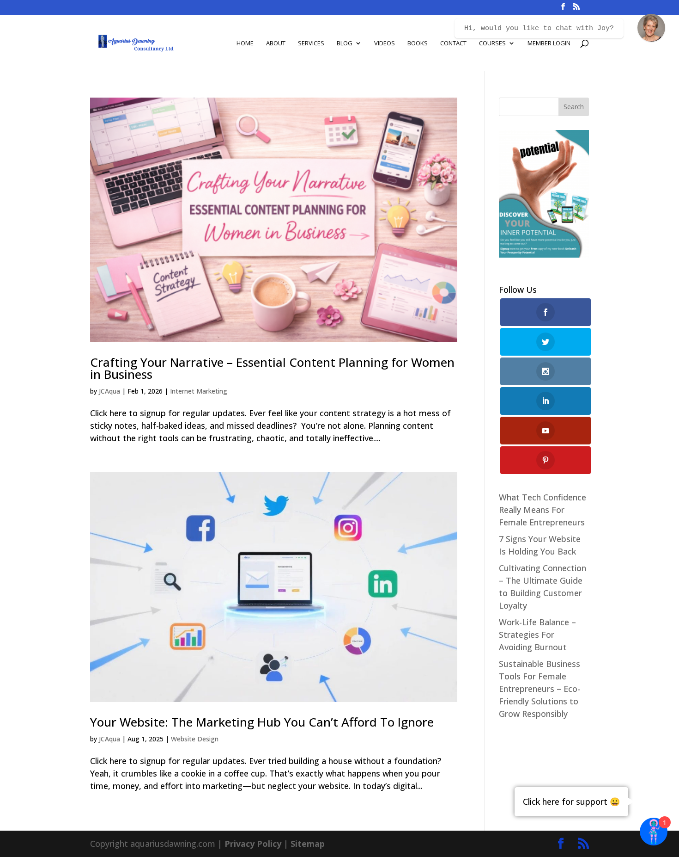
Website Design (194, 738)
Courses (492, 43)
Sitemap (308, 843)
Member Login (548, 43)
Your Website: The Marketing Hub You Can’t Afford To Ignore (262, 722)
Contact (453, 43)
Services (311, 43)
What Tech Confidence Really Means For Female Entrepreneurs (542, 510)
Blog (344, 43)
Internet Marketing (198, 391)
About (275, 43)
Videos (384, 43)
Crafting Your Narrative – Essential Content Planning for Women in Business (272, 368)
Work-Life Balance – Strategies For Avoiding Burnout (537, 635)
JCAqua (109, 391)
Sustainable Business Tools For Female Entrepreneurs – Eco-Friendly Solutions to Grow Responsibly (539, 688)
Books (417, 43)
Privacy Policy (252, 843)
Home (245, 43)
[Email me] (651, 28)
